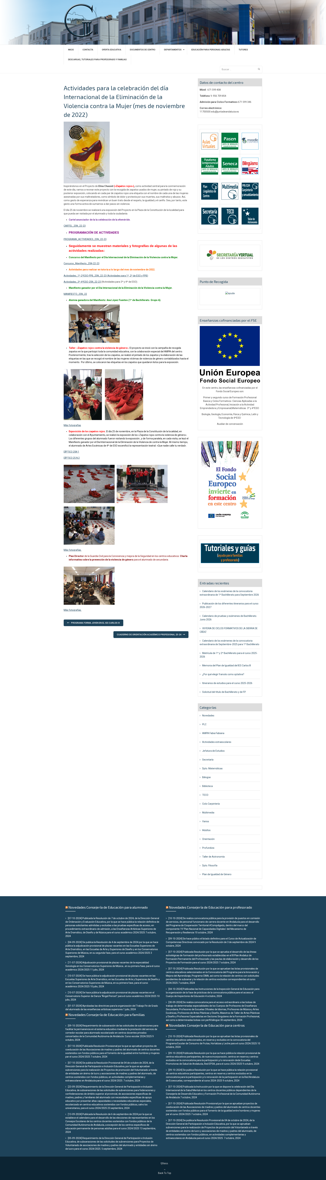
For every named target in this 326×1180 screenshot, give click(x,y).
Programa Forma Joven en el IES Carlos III (95, 623)
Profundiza (208, 847)
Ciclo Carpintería (211, 803)
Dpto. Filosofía (209, 865)
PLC (204, 724)
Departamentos (173, 50)
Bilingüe (206, 777)
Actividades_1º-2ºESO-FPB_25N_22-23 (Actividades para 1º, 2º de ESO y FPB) (106, 275)
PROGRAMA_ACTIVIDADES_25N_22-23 (85, 239)
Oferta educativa (111, 50)
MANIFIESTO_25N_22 (75, 294)
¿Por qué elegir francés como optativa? (223, 674)
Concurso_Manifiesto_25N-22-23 (81, 263)
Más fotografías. (73, 550)
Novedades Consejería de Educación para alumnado (108, 907)
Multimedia (208, 812)
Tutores (243, 50)
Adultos (206, 830)
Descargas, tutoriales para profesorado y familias (97, 59)
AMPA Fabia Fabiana (213, 733)
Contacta (88, 50)
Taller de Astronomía (213, 856)
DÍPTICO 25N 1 (71, 451)
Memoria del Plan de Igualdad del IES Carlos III (226, 665)
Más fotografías (72, 425)
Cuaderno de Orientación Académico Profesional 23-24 (149, 634)
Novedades (208, 715)
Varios (205, 821)
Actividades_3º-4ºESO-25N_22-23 (82, 281)
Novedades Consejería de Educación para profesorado (210, 907)
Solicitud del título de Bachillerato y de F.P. (224, 692)
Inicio (71, 50)
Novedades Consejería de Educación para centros (207, 1025)
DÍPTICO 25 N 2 (72, 457)
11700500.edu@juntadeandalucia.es (245, 9)
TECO (205, 795)
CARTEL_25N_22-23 (75, 225)
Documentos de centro (142, 50)
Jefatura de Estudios (213, 750)
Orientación (208, 839)
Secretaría (207, 759)
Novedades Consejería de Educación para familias (106, 1015)
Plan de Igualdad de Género (216, 874)
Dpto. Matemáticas (212, 768)
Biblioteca (207, 786)
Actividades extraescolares (216, 742)
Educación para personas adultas (210, 50)
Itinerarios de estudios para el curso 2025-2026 (227, 683)
